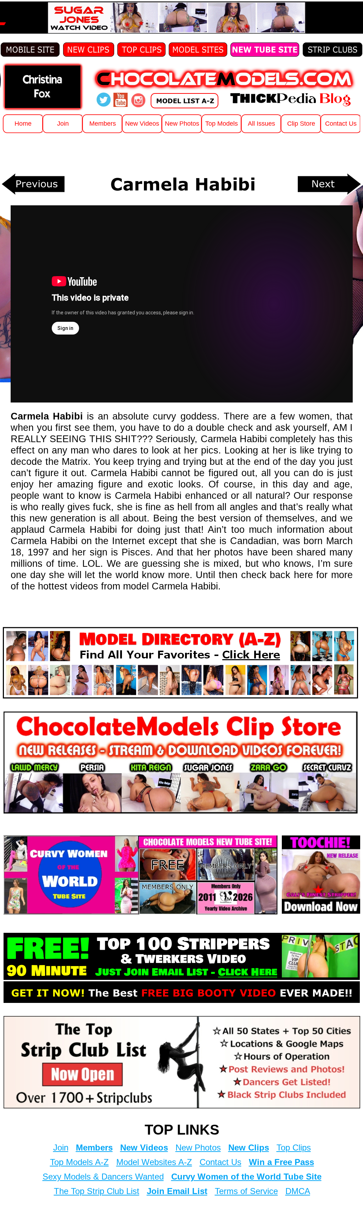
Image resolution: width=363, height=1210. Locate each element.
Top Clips (294, 1147)
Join (60, 1147)
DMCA (297, 1191)
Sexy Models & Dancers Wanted (103, 1176)
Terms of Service (246, 1191)
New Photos (198, 1147)
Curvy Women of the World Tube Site (246, 1176)
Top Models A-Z (79, 1162)
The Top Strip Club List (96, 1191)
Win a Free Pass (281, 1162)
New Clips (248, 1147)
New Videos (144, 1147)
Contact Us (220, 1162)
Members (94, 1147)
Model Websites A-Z (154, 1162)
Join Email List (177, 1191)
